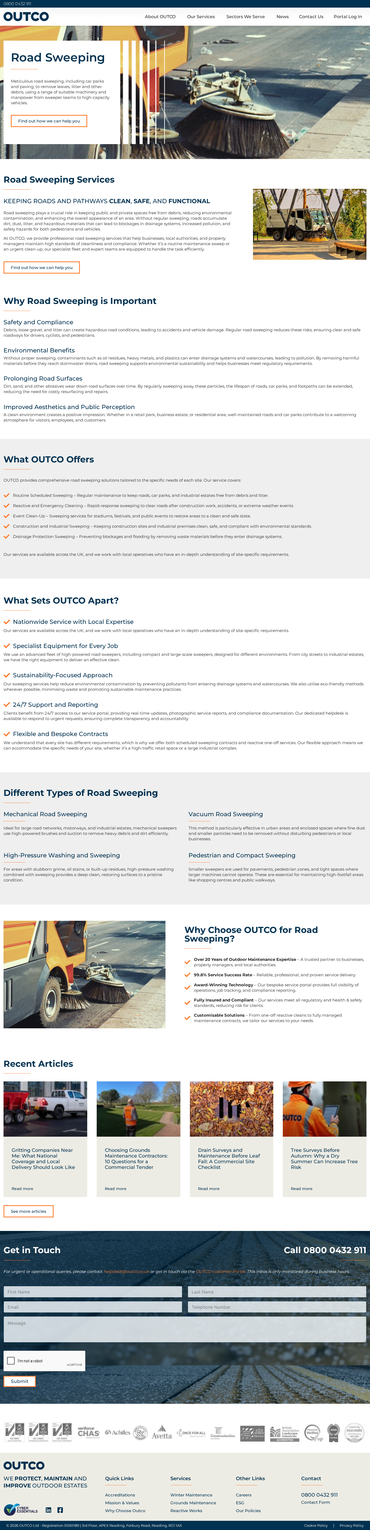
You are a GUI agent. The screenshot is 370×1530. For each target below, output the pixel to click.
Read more (22, 1188)
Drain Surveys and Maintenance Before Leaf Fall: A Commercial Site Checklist (229, 1158)
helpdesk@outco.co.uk (126, 1271)
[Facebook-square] (60, 1510)
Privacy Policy (352, 1525)
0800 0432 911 (17, 3)
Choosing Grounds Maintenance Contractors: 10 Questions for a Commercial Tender (136, 1158)
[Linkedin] (48, 1510)
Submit (19, 1381)
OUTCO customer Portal (220, 1271)
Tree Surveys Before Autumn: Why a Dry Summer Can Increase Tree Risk (324, 1158)
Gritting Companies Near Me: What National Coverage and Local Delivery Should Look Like (43, 1158)
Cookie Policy (316, 1525)
